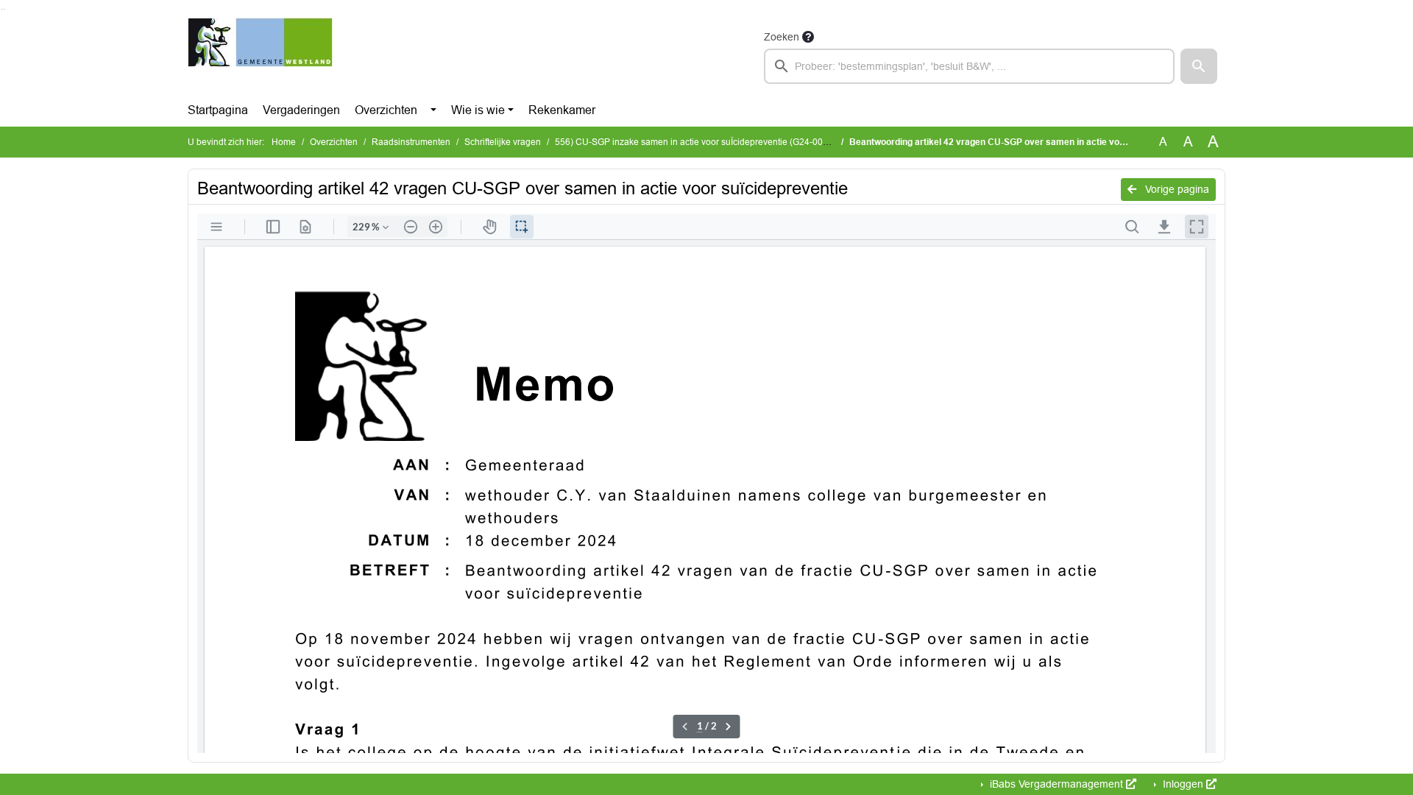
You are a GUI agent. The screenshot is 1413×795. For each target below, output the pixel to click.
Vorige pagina (1175, 189)
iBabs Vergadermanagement (1056, 784)
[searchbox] (969, 66)
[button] (1198, 66)
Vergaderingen (301, 110)
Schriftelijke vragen (502, 142)
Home (284, 142)
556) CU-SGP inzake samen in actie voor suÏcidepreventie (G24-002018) (705, 142)
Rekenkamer (561, 110)
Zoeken (781, 37)
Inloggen (1183, 784)
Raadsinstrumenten (411, 142)
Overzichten (386, 110)
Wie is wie (478, 110)
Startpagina (218, 110)
